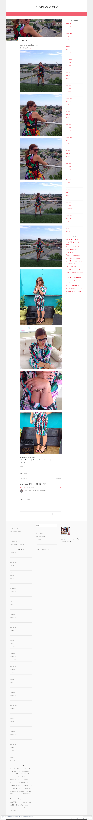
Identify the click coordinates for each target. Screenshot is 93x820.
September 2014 (69, 33)
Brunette (68, 247)
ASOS (77, 239)
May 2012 (68, 111)
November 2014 (69, 26)
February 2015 (68, 23)
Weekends (68, 291)
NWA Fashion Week (15, 538)
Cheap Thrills (78, 246)
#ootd (67, 239)
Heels (67, 264)
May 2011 (68, 150)
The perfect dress (78, 283)
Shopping (77, 277)
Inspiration (71, 264)
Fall (76, 252)
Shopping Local (70, 280)
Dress (78, 249)
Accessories (72, 239)
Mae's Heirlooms (12, 791)
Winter (67, 294)
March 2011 (68, 156)
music (74, 269)
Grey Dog (76, 261)
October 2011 (68, 134)
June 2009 (68, 225)
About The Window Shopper (35, 14)
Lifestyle (25, 473)
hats (81, 261)
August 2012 (68, 101)
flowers (71, 258)
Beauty (78, 242)
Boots (81, 244)
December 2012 (69, 88)
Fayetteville (78, 255)
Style (68, 282)
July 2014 (68, 36)
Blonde (76, 244)
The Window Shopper (46, 6)
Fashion (69, 255)
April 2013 (68, 75)
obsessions (78, 272)
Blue (79, 244)
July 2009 (68, 221)
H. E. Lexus (22, 487)
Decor (76, 249)
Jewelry (79, 264)
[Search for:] (46, 525)
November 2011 (69, 130)
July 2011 (68, 143)
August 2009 (68, 218)
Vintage (68, 288)
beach (79, 239)
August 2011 (68, 140)
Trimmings (75, 286)
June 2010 (68, 185)
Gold (79, 258)
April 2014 (68, 46)
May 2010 (68, 189)
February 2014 (68, 52)
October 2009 (68, 212)
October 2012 (68, 95)
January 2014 (68, 56)
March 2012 (68, 117)
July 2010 (68, 182)
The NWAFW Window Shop (50, 14)
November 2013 (69, 62)
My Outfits (72, 272)
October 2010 (68, 173)
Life (75, 267)
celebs (74, 246)
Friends (74, 258)
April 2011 (68, 153)
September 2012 (69, 98)
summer (72, 283)
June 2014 (68, 39)
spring (75, 280)
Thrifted (68, 286)
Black (67, 244)
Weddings (81, 288)
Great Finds (70, 261)
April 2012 (68, 114)
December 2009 (69, 205)
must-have (77, 269)
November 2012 (69, 91)
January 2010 (68, 202)
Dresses (68, 252)
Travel (11, 805)
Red (72, 274)
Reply (60, 487)
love (79, 267)
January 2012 (68, 124)
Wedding (78, 288)
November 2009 (69, 208)
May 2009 (68, 228)
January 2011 (68, 163)
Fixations (67, 258)
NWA (75, 272)
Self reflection (79, 274)
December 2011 (69, 127)
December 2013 (69, 59)
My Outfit (28, 791)
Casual (71, 246)
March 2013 (68, 78)
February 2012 (68, 121)
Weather (73, 288)
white (80, 291)
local (77, 267)
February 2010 (68, 198)
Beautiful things (71, 242)
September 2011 (69, 137)
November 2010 (69, 169)
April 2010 (68, 192)
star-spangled (24, 478)
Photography (69, 275)
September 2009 (69, 215)
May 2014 (68, 43)
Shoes (71, 277)
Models (71, 269)
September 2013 (69, 69)
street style (78, 280)
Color (73, 249)
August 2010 (68, 179)
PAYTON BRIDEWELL (22, 14)
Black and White (71, 244)
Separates (67, 277)
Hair (79, 261)
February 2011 (68, 160)
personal (81, 272)
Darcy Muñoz (29, 49)
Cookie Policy (24, 817)
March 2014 (68, 49)
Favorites (74, 255)
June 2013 (68, 72)
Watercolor (58, 478)
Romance (74, 274)
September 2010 (69, 176)
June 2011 (68, 147)
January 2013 (68, 85)
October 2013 (68, 65)
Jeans (76, 264)
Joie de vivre (69, 267)
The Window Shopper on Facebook (67, 14)
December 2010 (69, 166)
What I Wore (75, 291)
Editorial (73, 252)
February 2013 (68, 82)
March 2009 (68, 231)
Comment (56, 513)
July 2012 (68, 104)
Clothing (69, 249)
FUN (76, 258)
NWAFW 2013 (14, 541)
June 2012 (68, 108)
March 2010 (68, 195)
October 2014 (68, 30)
